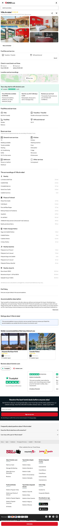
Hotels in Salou (26, 465)
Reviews (8, 476)
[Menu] (2, 2)
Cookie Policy (32, 520)
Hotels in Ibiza (26, 495)
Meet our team (10, 465)
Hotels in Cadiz (26, 471)
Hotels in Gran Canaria (28, 498)
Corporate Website (44, 493)
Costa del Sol (42, 466)
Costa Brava (42, 473)
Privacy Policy (33, 417)
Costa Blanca (42, 470)
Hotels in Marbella (27, 478)
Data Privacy (23, 520)
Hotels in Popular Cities (12, 490)
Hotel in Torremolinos (28, 474)
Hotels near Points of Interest (12, 494)
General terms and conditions (9, 520)
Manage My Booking (11, 468)
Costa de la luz (43, 480)
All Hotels (8, 506)
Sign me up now (29, 414)
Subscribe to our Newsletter (10, 472)
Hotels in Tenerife (27, 491)
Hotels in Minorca (27, 505)
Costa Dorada (42, 476)
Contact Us (42, 490)
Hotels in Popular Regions (13, 498)
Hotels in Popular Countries (10, 502)
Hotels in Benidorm (27, 468)
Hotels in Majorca (27, 501)
